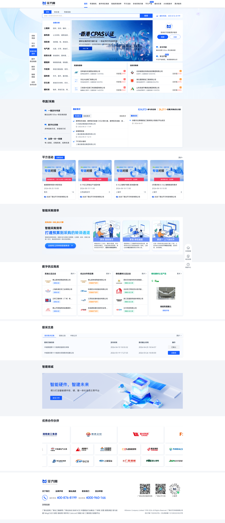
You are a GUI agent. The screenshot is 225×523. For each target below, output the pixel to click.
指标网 (60, 513)
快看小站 (81, 513)
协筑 (55, 513)
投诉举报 (99, 491)
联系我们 (85, 491)
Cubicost (73, 513)
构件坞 (66, 513)
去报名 (173, 353)
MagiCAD (48, 513)
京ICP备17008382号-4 (152, 513)
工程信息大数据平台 (92, 513)
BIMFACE (76, 510)
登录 (162, 37)
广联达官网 (46, 510)
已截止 (173, 347)
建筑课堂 (108, 510)
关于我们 (46, 491)
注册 (175, 37)
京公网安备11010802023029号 (172, 513)
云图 (102, 510)
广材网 (97, 510)
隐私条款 (72, 491)
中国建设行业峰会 (87, 510)
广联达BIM (68, 510)
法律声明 (59, 491)
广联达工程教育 (57, 510)
